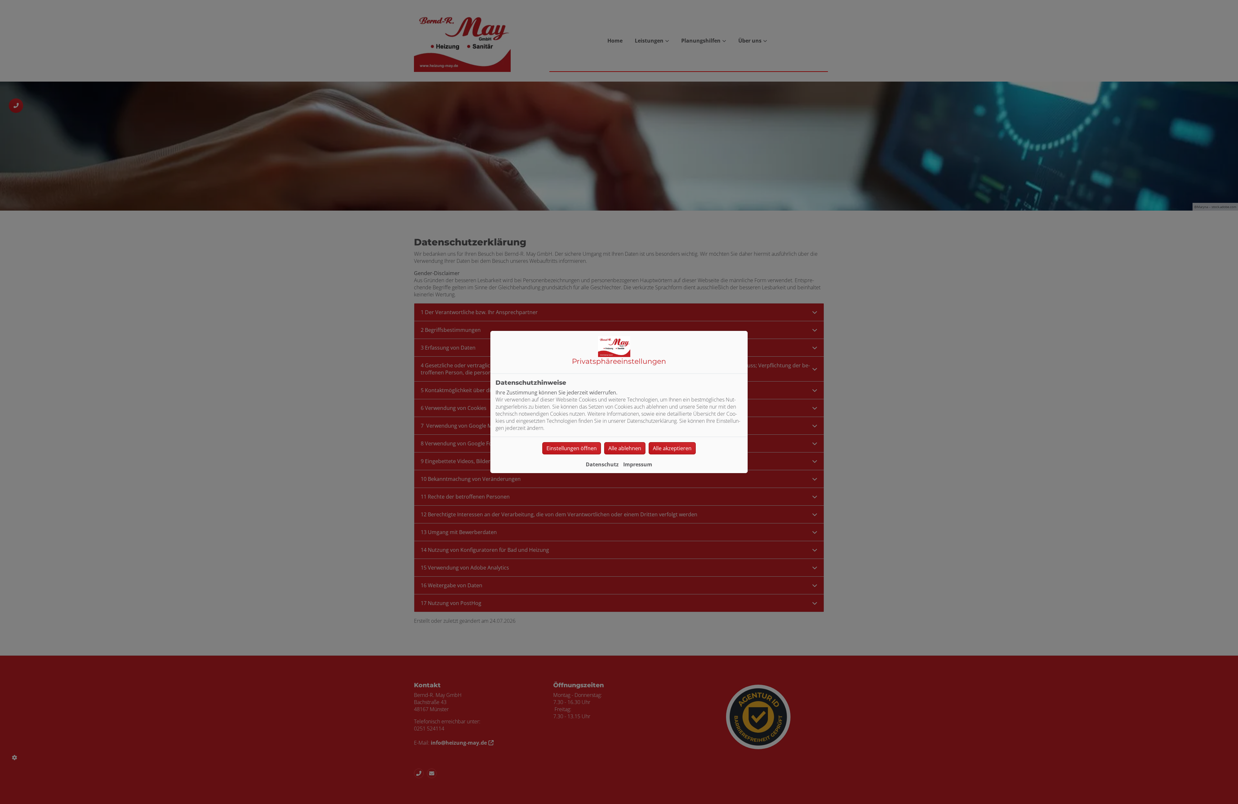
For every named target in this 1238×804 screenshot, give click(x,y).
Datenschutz (602, 464)
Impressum (637, 464)
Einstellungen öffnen (571, 448)
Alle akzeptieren (672, 448)
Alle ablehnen (624, 448)
